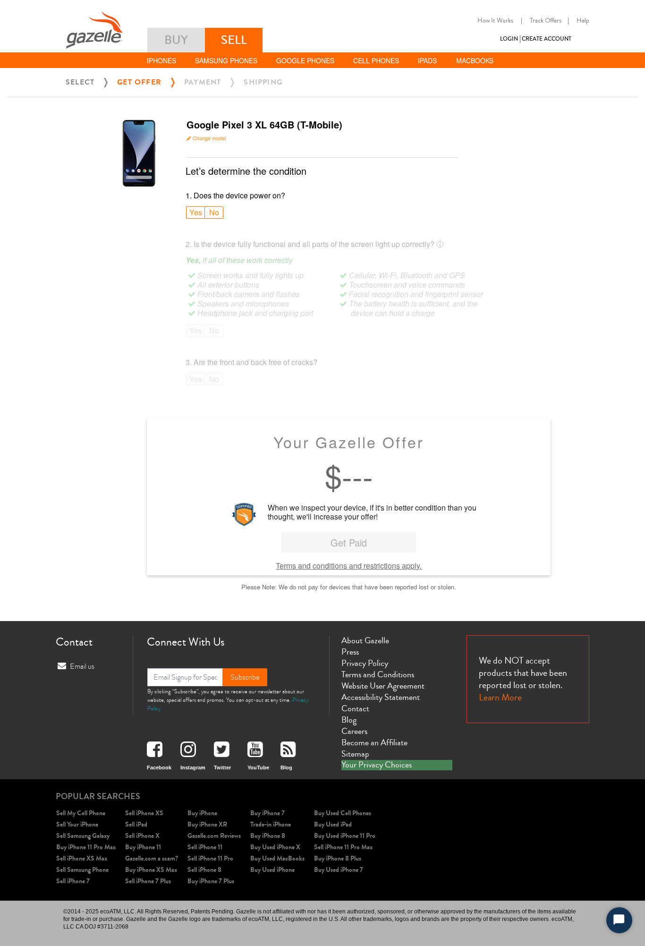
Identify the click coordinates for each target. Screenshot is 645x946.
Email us (82, 666)
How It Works (495, 21)
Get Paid (349, 542)
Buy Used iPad (333, 824)
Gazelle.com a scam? (151, 858)
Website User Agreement (382, 686)
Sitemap (355, 754)
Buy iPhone (202, 813)
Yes (195, 212)
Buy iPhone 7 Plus (210, 881)
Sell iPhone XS (144, 813)
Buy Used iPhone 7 (338, 870)
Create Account (546, 39)
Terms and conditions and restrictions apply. (349, 565)
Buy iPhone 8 (267, 836)
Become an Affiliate (374, 742)
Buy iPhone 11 (143, 847)
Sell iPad (136, 824)
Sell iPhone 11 (204, 847)
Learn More (500, 697)
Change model (209, 138)
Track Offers (545, 21)
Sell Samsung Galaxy (83, 836)
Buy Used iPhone (272, 870)
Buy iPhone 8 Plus (337, 858)
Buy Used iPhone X (275, 847)
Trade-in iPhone (270, 824)
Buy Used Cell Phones (342, 813)
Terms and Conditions (377, 674)
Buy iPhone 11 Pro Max (86, 847)
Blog (348, 720)
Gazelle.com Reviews (214, 836)
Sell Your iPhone (77, 824)
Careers (354, 731)
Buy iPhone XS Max (151, 870)
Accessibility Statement (380, 697)
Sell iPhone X (142, 836)
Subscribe (244, 677)
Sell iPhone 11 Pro (210, 858)
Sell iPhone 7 (73, 881)
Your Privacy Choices (376, 765)
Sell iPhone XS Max (81, 858)
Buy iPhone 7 (267, 813)
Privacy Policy (364, 663)
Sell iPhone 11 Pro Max (343, 847)
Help (583, 21)
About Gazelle (365, 640)
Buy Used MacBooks (277, 858)
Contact (355, 708)
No (214, 212)
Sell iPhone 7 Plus (148, 881)
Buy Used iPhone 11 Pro (344, 836)
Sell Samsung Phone (82, 870)
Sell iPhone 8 (204, 870)
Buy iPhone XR (207, 824)
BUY (176, 40)
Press (350, 652)
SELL (234, 40)
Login (509, 39)
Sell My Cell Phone (80, 813)
